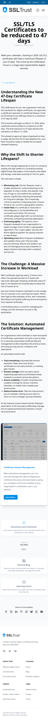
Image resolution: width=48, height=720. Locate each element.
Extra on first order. (30, 15)
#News (24, 549)
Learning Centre (24, 586)
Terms (28, 699)
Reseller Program (32, 676)
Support (36, 2)
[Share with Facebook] (6, 612)
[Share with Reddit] (26, 612)
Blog (29, 2)
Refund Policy (31, 689)
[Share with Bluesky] (31, 612)
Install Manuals (9, 689)
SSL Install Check (9, 676)
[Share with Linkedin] (16, 612)
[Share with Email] (41, 612)
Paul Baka (24, 545)
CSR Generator (8, 672)
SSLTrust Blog (24, 565)
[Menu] (43, 10)
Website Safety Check (11, 667)
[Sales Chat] (10, 2)
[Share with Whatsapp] (36, 612)
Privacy (28, 694)
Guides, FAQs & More (11, 694)
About (28, 667)
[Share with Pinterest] (21, 612)
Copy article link (10, 83)
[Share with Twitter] (11, 612)
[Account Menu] (38, 10)
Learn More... (10, 497)
